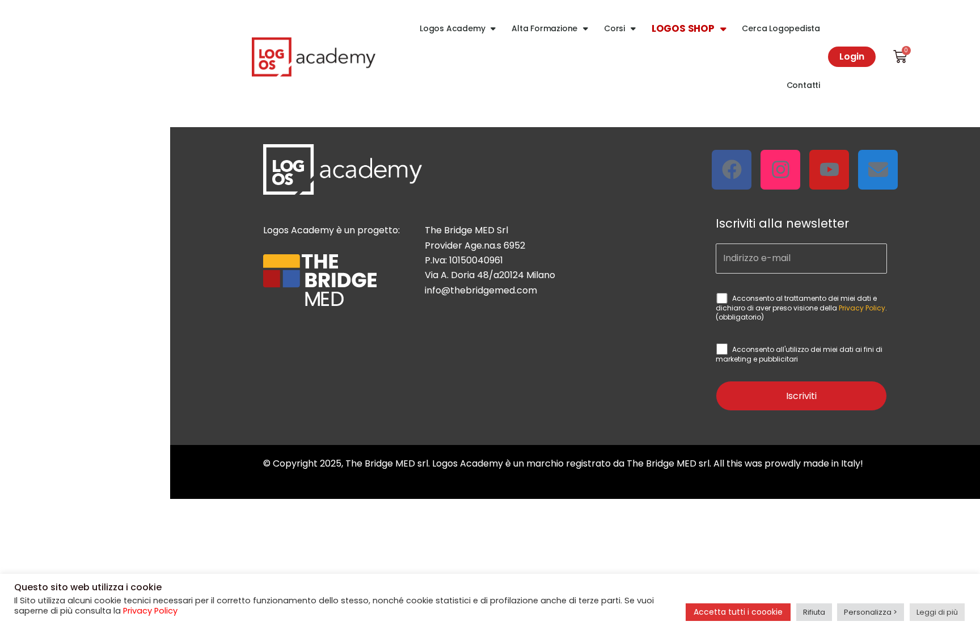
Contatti (803, 85)
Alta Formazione (544, 28)
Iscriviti (801, 395)
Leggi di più (937, 612)
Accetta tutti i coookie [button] (738, 612)
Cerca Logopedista (781, 28)
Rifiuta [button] (814, 612)
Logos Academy (452, 28)
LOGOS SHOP (683, 28)
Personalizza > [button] (870, 612)
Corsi (614, 28)
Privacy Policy (862, 308)
